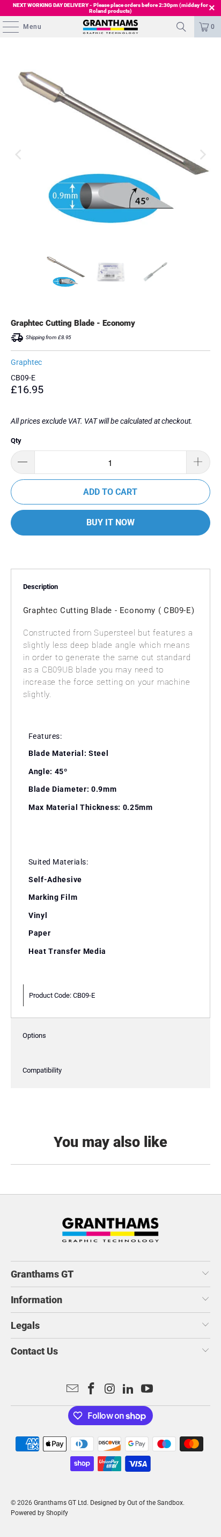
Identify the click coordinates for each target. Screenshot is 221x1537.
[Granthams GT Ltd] (110, 26)
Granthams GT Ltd (60, 1503)
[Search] (181, 26)
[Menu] (5, 26)
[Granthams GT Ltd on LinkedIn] (129, 1390)
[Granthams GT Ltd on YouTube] (147, 1390)
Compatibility (42, 1070)
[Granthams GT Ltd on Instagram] (110, 1390)
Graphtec (26, 362)
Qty (16, 441)
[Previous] (18, 155)
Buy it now (110, 522)
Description (40, 587)
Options (34, 1035)
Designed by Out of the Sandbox (136, 1503)
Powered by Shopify (39, 1513)
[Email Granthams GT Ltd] (73, 1390)
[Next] (202, 155)
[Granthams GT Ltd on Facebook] (91, 1390)
